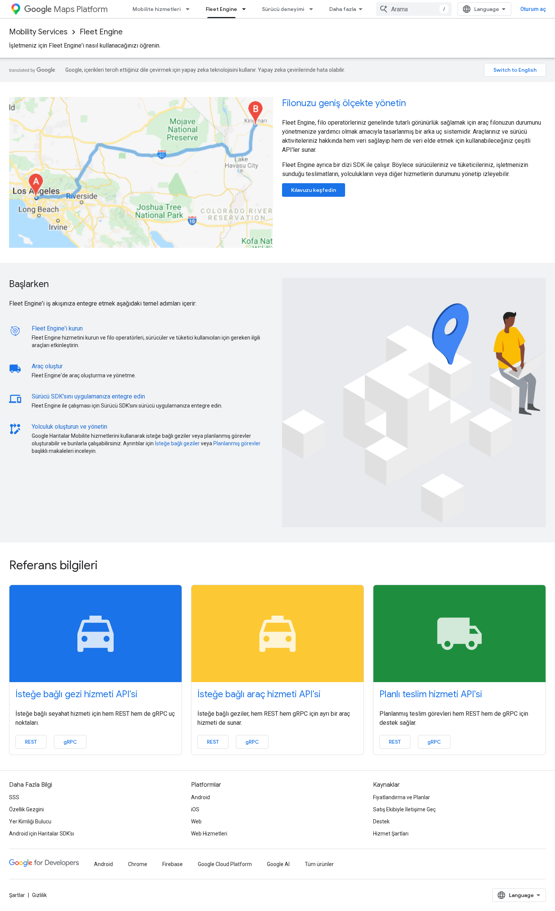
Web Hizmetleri (209, 834)
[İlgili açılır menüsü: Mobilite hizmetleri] (190, 9)
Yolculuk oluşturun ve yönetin (69, 426)
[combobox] (414, 9)
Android (200, 797)
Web (196, 821)
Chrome (137, 864)
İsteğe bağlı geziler (177, 443)
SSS (14, 797)
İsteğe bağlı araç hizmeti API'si (259, 694)
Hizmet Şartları (391, 834)
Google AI (278, 864)
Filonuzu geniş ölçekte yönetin (344, 103)
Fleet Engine (221, 9)
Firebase (172, 864)
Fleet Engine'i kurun (57, 328)
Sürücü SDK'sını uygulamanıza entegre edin (88, 396)
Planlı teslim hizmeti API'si (430, 694)
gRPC (70, 741)
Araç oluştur (47, 366)
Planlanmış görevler (237, 443)
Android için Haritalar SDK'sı (41, 834)
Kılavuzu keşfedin (313, 190)
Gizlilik (39, 895)
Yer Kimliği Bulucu (30, 821)
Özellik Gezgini (26, 809)
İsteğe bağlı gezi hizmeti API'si (76, 694)
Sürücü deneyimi (283, 9)
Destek (381, 821)
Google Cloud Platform (225, 864)
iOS (195, 809)
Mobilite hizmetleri (157, 9)
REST (31, 741)
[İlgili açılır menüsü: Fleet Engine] (246, 9)
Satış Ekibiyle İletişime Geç (404, 809)
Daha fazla (342, 9)
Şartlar (17, 895)
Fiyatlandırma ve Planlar (401, 797)
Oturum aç (533, 9)
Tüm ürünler (319, 864)
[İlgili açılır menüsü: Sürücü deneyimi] (313, 9)
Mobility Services (38, 32)
